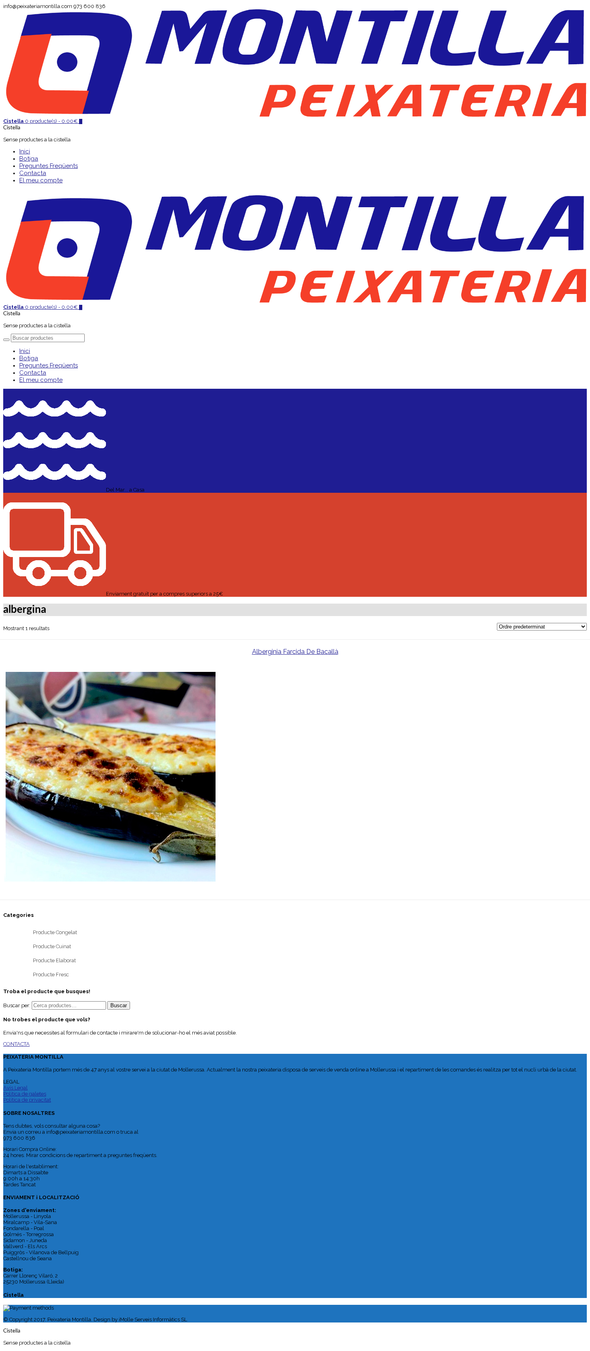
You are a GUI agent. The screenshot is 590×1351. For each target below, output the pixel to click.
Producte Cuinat (52, 946)
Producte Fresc (51, 974)
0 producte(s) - (40, 121)
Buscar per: (17, 1005)
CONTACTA (16, 1044)
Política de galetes (24, 1094)
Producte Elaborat (54, 960)
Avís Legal (15, 1088)
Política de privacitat (27, 1100)
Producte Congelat (55, 932)
